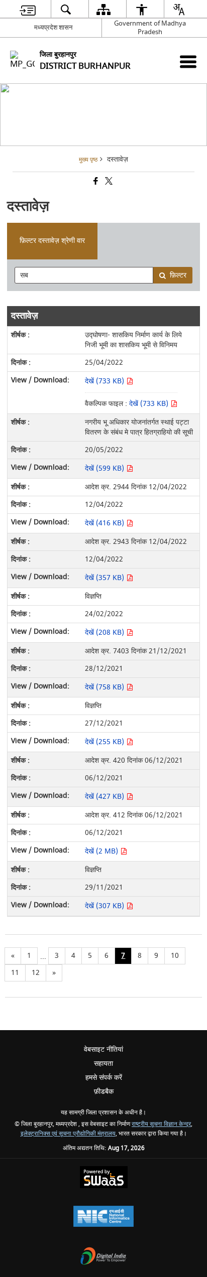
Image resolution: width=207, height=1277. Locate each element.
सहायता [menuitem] (103, 1063)
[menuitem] (28, 9)
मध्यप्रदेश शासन (53, 27)
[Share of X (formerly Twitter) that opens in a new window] (108, 182)
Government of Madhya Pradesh (150, 28)
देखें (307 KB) (105, 906)
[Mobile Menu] (188, 61)
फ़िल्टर (178, 275)
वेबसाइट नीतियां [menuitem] (103, 1049)
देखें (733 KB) (105, 381)
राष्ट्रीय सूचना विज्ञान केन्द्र (161, 1124)
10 (175, 955)
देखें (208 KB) (105, 632)
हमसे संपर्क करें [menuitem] (103, 1077)
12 (36, 972)
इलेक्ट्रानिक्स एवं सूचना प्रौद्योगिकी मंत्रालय (68, 1133)
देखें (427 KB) (105, 796)
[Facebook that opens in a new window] (94, 182)
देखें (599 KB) (105, 468)
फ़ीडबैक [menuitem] (104, 1091)
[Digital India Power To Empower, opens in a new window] (103, 1257)
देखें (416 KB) (105, 523)
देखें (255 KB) (105, 742)
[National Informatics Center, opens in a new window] (103, 1217)
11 (15, 972)
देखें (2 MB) (102, 851)
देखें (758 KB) (105, 687)
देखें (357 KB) (105, 578)
